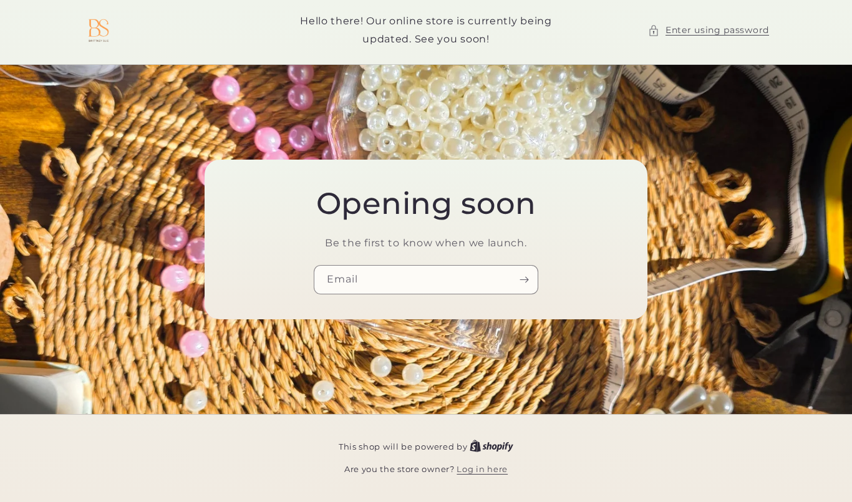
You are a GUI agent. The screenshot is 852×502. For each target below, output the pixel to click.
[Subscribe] (524, 279)
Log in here (482, 469)
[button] (708, 30)
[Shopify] (491, 446)
